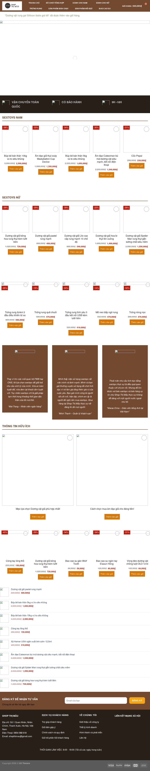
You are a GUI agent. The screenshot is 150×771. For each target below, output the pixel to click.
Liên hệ (82, 737)
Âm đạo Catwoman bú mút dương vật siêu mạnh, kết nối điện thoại (106, 160)
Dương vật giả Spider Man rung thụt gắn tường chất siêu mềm (137, 238)
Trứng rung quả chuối (45, 312)
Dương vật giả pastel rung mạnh (46, 237)
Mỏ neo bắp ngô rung (107, 312)
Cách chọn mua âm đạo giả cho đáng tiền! (112, 508)
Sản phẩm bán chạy (58, 8)
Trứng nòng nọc (137, 312)
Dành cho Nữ (102, 2)
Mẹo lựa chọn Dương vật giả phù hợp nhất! (38, 508)
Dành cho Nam (80, 2)
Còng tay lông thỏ (15, 560)
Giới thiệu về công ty (89, 721)
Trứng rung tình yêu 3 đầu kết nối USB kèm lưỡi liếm (76, 315)
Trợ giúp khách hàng (51, 721)
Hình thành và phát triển (90, 732)
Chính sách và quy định (53, 732)
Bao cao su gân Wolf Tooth (76, 562)
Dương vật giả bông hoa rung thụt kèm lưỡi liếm (15, 238)
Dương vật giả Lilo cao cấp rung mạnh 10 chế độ (76, 238)
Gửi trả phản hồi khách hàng (55, 737)
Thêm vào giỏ (15, 168)
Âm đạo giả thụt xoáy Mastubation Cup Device (46, 159)
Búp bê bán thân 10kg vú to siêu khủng (15, 157)
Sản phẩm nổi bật (84, 8)
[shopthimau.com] (12, 5)
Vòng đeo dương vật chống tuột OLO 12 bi (137, 562)
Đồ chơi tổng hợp (55, 2)
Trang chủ (34, 2)
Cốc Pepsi (136, 155)
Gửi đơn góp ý (49, 727)
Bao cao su (104, 8)
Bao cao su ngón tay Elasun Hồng (106, 562)
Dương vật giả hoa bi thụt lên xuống (106, 237)
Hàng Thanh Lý (37, 14)
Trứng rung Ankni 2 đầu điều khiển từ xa (14, 314)
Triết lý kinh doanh (88, 727)
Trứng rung (36, 8)
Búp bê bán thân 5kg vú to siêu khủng (76, 157)
